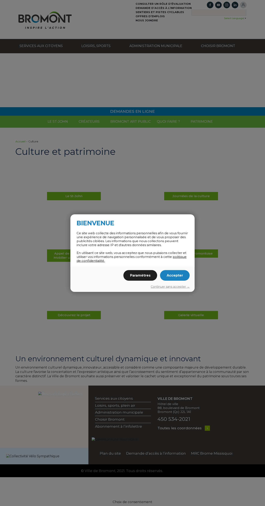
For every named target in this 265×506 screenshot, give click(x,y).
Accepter (175, 275)
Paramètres (140, 275)
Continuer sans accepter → (170, 287)
